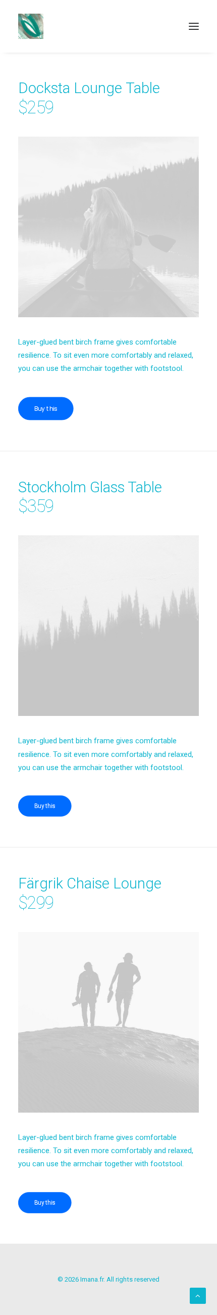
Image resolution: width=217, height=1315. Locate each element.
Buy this (46, 408)
